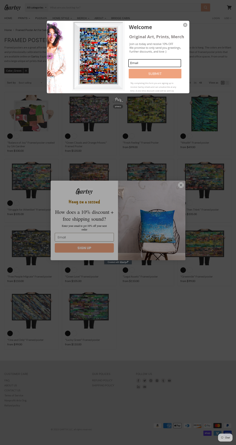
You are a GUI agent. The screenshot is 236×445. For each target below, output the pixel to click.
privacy (118, 106)
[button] (185, 25)
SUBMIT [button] (155, 73)
